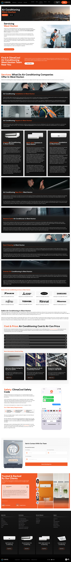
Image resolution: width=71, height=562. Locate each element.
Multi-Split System (22, 524)
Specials (32, 1)
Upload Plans (56, 527)
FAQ (54, 520)
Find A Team (29, 63)
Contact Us (41, 2)
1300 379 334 (58, 2)
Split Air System (21, 525)
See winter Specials (13, 460)
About (37, 1)
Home (2, 518)
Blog (2, 527)
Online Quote (56, 522)
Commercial (20, 2)
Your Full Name (27, 449)
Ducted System (21, 522)
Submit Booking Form (46, 464)
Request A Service (57, 525)
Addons (2, 525)
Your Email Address (28, 456)
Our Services (3, 521)
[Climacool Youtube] (51, 559)
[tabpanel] (15, 492)
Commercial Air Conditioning (23, 527)
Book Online (64, 2)
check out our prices (53, 329)
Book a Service (56, 524)
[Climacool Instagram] (49, 559)
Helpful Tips (8, 377)
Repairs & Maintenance (23, 521)
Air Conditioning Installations (23, 520)
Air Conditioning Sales (22, 518)
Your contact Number (50, 449)
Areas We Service (4, 522)
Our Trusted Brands (4, 524)
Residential (14, 2)
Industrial (25, 2)
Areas (49, 1)
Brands (45, 1)
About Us (2, 520)
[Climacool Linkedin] (53, 559)
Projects (41, 1)
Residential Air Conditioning (23, 528)
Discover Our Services (9, 49)
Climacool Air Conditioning (25, 559)
